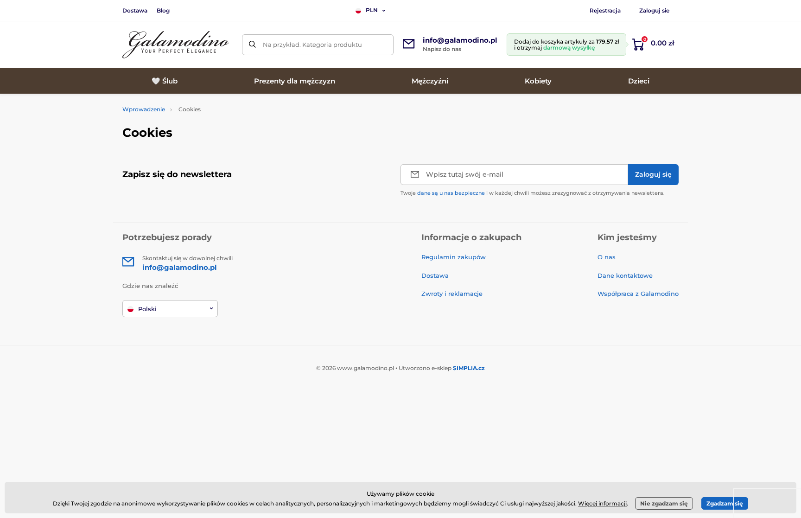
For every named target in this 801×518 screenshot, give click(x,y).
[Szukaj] (252, 44)
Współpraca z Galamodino (638, 293)
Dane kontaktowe (625, 275)
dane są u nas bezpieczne (451, 193)
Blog (163, 10)
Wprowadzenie (143, 109)
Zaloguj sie (654, 10)
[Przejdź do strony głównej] (175, 44)
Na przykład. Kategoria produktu (312, 44)
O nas (607, 257)
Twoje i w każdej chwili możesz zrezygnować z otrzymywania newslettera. (532, 193)
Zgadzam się (724, 503)
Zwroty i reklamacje (452, 293)
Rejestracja (605, 10)
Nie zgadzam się (664, 503)
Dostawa (134, 10)
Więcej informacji (602, 503)
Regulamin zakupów (453, 257)
